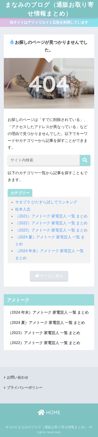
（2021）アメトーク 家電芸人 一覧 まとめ (51, 216)
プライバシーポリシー (25, 387)
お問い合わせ (17, 377)
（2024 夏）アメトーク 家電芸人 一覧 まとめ (46, 323)
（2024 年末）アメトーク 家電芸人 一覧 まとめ (48, 312)
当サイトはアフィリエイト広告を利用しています (49, 22)
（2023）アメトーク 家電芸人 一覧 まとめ (51, 230)
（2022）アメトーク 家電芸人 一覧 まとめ (51, 223)
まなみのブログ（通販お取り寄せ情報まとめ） (49, 9)
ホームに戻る (51, 276)
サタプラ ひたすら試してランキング (46, 202)
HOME (52, 412)
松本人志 (22, 209)
